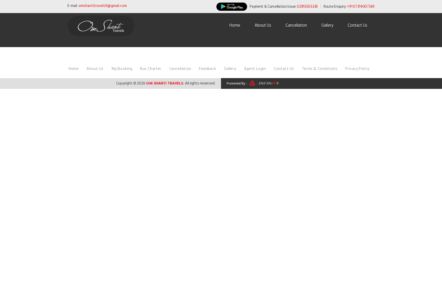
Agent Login (255, 69)
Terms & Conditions (320, 69)
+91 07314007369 (360, 6)
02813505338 (307, 6)
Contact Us (357, 25)
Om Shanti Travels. (165, 83)
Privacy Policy (357, 69)
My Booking (122, 69)
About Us (263, 25)
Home (234, 25)
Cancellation (296, 25)
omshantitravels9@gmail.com (103, 6)
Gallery (327, 25)
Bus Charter (150, 69)
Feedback (207, 69)
